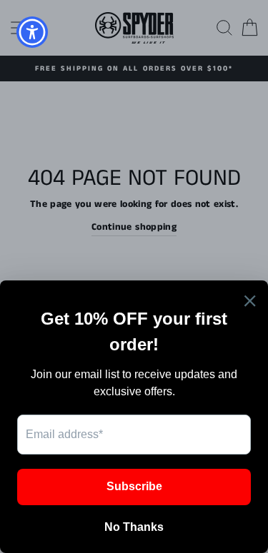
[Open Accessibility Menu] (32, 32)
